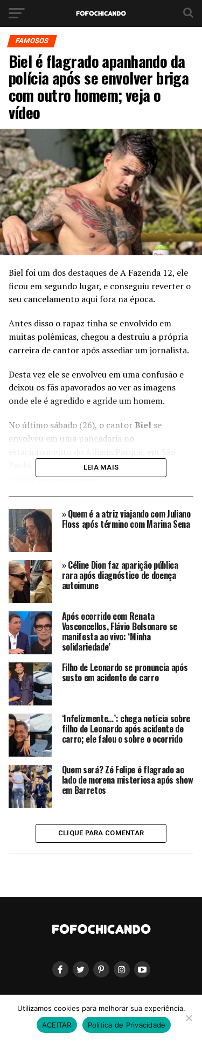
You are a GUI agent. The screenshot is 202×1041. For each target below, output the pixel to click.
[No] (188, 1017)
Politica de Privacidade (127, 1025)
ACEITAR (57, 1025)
